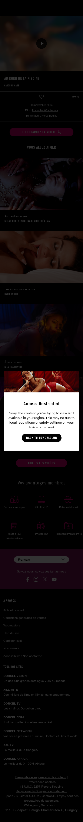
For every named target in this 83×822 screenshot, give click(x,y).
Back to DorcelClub (41, 438)
